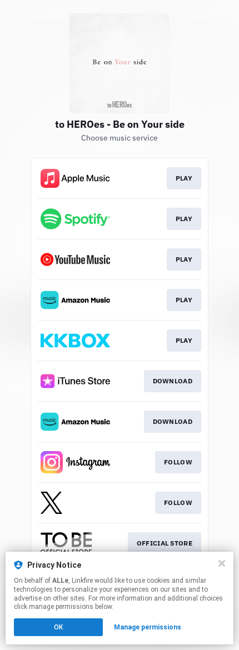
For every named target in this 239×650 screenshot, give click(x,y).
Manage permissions (147, 627)
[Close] (222, 563)
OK (58, 627)
